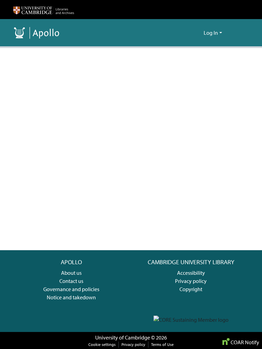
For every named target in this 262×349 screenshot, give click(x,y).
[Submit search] (187, 33)
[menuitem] (197, 33)
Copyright (190, 289)
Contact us (71, 280)
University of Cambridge (122, 337)
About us (71, 272)
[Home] (43, 9)
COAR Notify (244, 342)
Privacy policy (191, 280)
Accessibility (191, 272)
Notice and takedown (71, 297)
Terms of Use (162, 344)
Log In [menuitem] (211, 32)
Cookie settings (102, 344)
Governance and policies (71, 289)
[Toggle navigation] (239, 32)
